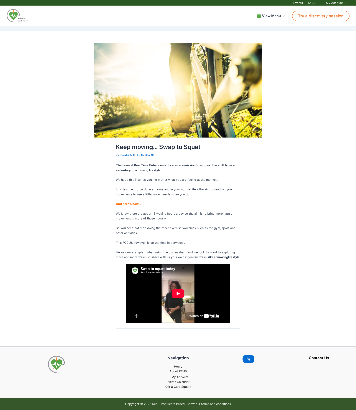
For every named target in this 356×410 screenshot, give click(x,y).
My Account (334, 3)
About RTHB (178, 371)
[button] (345, 3)
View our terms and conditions (209, 404)
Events (298, 3)
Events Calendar (178, 382)
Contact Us (319, 358)
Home (178, 366)
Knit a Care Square (178, 386)
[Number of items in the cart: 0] (248, 359)
